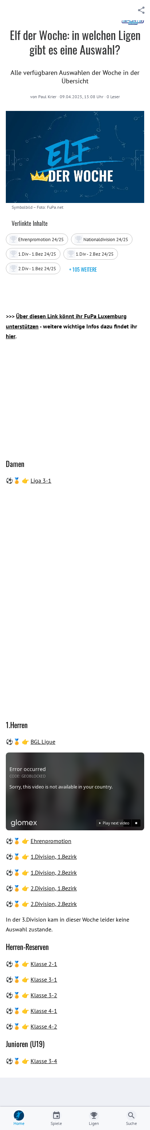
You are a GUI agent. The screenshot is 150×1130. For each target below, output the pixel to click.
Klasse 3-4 (44, 1061)
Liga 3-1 (41, 480)
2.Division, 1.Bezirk (54, 888)
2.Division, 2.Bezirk (54, 903)
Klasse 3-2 (44, 995)
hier (10, 336)
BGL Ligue (43, 741)
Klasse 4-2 (44, 1026)
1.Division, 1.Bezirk (54, 856)
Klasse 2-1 (44, 963)
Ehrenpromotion (51, 840)
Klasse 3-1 (44, 979)
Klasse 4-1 (44, 1010)
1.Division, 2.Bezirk (54, 872)
